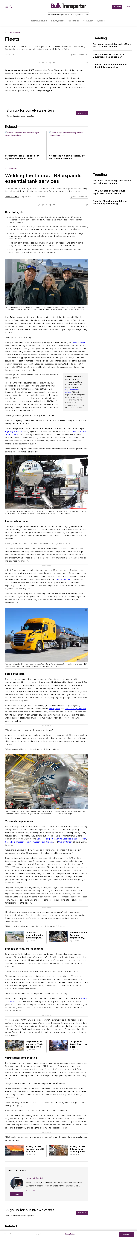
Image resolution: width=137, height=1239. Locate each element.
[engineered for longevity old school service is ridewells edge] (14, 1045)
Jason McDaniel (12, 197)
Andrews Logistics (62, 839)
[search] (10, 6)
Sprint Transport (64, 579)
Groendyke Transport (15, 842)
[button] (6, 6)
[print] (87, 62)
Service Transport (45, 839)
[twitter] (46, 62)
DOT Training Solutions (75, 709)
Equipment (101, 21)
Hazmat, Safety (57, 21)
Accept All (126, 1234)
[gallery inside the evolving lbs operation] (14, 1150)
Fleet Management (39, 21)
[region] (68, 1234)
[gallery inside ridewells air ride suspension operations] (58, 1150)
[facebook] (39, 62)
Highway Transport (14, 431)
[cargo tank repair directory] (58, 1045)
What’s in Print (11, 169)
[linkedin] (43, 62)
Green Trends (73, 21)
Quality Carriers (65, 842)
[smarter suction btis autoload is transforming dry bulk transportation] (58, 936)
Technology (88, 21)
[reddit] (50, 62)
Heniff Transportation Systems (39, 842)
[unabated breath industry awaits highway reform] (14, 936)
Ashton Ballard (79, 342)
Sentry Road (54, 709)
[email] (54, 62)
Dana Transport (79, 839)
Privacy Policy (69, 1234)
